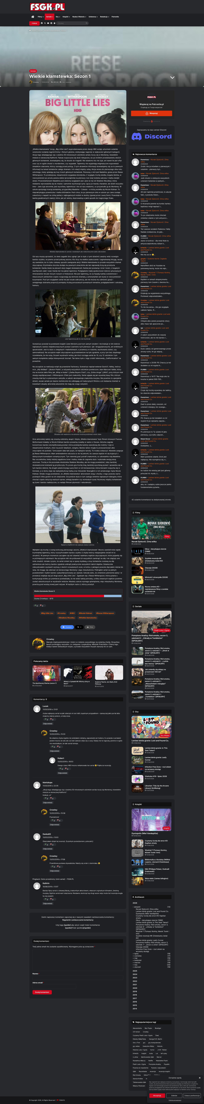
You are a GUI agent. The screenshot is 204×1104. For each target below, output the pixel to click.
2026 (135, 903)
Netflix (150, 1060)
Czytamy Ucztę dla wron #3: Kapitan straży (156, 842)
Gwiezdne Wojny (148, 1046)
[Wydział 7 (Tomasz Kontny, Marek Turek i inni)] (137, 853)
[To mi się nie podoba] (41, 606)
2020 (135, 988)
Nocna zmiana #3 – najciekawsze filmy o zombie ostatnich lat (156, 589)
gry (144, 1042)
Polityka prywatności (175, 1100)
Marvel (159, 1057)
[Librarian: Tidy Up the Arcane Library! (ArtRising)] (137, 788)
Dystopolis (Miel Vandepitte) (145, 833)
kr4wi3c (144, 248)
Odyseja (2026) (151, 568)
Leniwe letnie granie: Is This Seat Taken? (152, 922)
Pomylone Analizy (155, 1064)
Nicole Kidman (86, 613)
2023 (135, 978)
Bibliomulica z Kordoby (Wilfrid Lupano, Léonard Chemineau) (157, 861)
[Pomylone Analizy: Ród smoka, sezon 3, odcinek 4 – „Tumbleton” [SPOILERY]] (137, 695)
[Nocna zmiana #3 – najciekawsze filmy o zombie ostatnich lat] (137, 589)
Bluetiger (158, 1028)
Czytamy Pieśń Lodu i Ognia (142, 1035)
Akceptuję (157, 1096)
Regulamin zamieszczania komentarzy (77, 920)
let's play (164, 1053)
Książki (65, 17)
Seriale (49, 17)
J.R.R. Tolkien (162, 1050)
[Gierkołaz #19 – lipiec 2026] (137, 779)
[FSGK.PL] (47, 7)
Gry (57, 17)
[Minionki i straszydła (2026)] (137, 580)
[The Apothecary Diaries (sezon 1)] (47, 673)
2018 (135, 995)
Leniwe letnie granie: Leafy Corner (149, 940)
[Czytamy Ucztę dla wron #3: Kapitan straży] (137, 844)
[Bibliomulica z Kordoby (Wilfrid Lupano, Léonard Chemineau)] (137, 862)
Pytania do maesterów (140, 1068)
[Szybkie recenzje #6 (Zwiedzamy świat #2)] (137, 561)
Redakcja (104, 17)
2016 (135, 1002)
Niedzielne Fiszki (162, 1060)
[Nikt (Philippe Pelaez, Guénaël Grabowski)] (137, 872)
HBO (73, 613)
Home (33, 31)
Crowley (36, 82)
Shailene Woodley (67, 618)
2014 (135, 1009)
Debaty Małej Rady (139, 1039)
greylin (143, 259)
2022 (135, 981)
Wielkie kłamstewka (88, 618)
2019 (135, 991)
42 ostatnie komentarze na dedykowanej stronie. (151, 500)
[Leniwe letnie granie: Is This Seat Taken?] (137, 751)
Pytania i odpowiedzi (158, 1068)
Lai (157, 1053)
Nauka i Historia (78, 17)
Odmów (174, 1096)
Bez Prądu (148, 1028)
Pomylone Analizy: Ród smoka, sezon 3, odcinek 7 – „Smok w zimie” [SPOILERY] (157, 650)
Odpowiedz (47, 724)
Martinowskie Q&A (147, 1057)
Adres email (38, 983)
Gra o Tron (136, 1042)
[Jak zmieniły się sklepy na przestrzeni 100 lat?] (137, 672)
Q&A (134, 1071)
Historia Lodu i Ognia (140, 1050)
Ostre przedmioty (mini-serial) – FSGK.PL (57, 879)
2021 (135, 984)
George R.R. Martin (155, 1039)
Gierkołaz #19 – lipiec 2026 (156, 776)
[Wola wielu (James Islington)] (137, 881)
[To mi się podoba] (36, 606)
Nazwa (36, 974)
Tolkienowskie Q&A (139, 1082)
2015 (135, 1005)
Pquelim (166, 1064)
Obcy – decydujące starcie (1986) (149, 920)
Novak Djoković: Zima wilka (157, 173)
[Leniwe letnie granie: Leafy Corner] (137, 760)
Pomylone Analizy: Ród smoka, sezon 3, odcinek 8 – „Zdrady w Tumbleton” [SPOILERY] (150, 638)
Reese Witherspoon (105, 613)
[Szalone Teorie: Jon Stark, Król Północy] (109, 672)
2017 (135, 998)
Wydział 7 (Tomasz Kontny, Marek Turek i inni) (155, 273)
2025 (135, 971)
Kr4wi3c (136, 1053)
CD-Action (136, 1032)
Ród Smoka (137, 1075)
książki (144, 1053)
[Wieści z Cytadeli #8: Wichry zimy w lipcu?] (78, 672)
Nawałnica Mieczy (139, 1060)
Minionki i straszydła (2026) (156, 577)
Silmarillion (147, 1075)
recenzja (153, 1071)
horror (152, 1050)
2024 (135, 974)
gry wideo (136, 1046)
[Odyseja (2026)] (137, 571)
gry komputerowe (154, 1042)
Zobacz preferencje (192, 1096)
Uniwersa (92, 17)
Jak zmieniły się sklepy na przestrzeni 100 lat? (155, 670)
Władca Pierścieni (139, 1086)
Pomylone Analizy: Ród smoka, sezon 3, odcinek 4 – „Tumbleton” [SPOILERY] (157, 694)
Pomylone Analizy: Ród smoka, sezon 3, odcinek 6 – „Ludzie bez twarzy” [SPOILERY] (157, 661)
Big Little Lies (47, 613)
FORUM (34, 23)
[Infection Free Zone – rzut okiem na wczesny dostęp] (137, 770)
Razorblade (143, 1071)
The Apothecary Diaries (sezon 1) (45, 683)
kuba (142, 173)
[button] (200, 1078)
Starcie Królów (138, 1079)
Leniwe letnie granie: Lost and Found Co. (154, 440)
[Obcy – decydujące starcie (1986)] (137, 552)
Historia (159, 1046)
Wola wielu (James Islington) (156, 878)
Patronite (115, 17)
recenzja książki (164, 1071)
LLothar (135, 1057)
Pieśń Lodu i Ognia (139, 1064)
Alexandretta (137, 1028)
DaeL (157, 1035)
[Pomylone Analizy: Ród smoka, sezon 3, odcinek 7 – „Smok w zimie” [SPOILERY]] (137, 651)
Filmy (40, 17)
